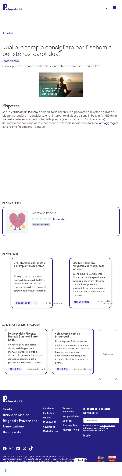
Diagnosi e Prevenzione (20, 420)
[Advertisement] (61, 19)
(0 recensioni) (59, 219)
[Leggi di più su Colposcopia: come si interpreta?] (72, 351)
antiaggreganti (109, 123)
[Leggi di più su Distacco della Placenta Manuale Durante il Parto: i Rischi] (25, 351)
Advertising (49, 426)
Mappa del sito (70, 416)
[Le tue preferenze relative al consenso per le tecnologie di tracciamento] (5, 471)
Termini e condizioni (68, 410)
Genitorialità (12, 432)
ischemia (34, 112)
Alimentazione (13, 426)
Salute (7, 409)
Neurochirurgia (11, 60)
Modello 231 (49, 422)
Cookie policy (69, 425)
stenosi (7, 119)
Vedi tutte (108, 354)
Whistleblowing (70, 429)
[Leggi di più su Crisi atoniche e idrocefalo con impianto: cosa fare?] (31, 283)
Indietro (11, 33)
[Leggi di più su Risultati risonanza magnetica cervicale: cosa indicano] (90, 283)
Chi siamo (48, 408)
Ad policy (67, 420)
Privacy (47, 417)
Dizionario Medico (16, 415)
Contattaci (48, 413)
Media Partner (50, 431)
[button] (61, 84)
